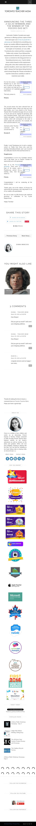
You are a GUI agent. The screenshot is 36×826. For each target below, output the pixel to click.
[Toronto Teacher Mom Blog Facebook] (7, 460)
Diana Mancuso (22, 244)
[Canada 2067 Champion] (15, 654)
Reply (30, 326)
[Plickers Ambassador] (15, 561)
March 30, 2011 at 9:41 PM (18, 358)
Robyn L (14, 356)
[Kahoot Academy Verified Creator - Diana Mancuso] (16, 483)
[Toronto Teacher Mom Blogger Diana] (15, 431)
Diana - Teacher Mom (19, 312)
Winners (20, 226)
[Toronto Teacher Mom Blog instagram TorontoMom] (15, 460)
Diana (5, 433)
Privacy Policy (16, 823)
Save (27, 221)
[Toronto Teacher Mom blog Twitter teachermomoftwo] (11, 460)
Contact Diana (20, 454)
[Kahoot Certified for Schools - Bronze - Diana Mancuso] (15, 538)
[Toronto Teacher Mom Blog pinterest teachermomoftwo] (19, 460)
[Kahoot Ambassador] (15, 502)
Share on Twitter (15, 221)
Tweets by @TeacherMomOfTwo (15, 711)
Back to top (27, 824)
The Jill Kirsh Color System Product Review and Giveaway (18, 741)
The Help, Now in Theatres (15, 290)
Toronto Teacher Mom (21, 401)
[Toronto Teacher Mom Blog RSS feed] (23, 460)
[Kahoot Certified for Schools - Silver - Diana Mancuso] (15, 526)
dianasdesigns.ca (11, 451)
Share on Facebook (18, 217)
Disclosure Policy (8, 823)
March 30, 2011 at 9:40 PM (18, 314)
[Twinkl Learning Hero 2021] (16, 638)
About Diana (9, 454)
